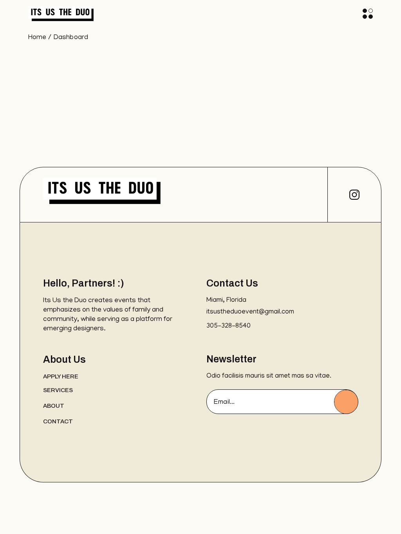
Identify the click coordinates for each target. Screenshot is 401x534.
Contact (58, 421)
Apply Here (60, 376)
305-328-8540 (228, 326)
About (53, 406)
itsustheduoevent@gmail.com (250, 312)
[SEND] (346, 402)
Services (58, 390)
